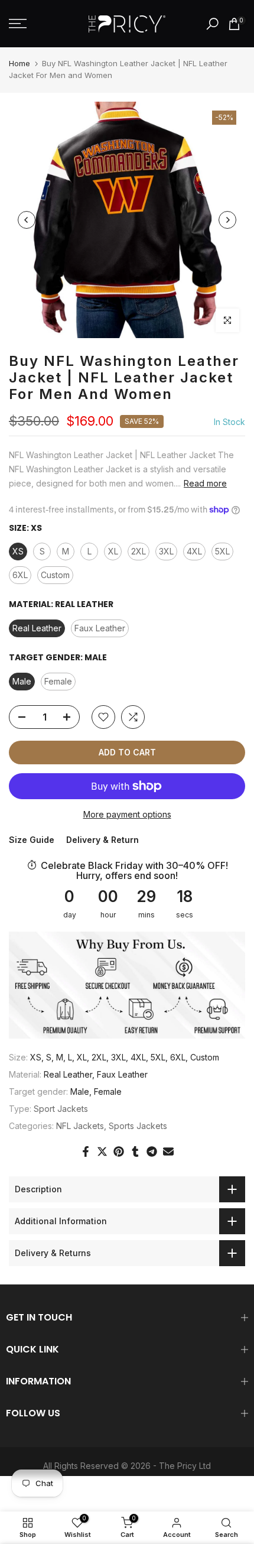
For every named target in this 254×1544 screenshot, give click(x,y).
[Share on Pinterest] (118, 1151)
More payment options (127, 814)
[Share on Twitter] (102, 1151)
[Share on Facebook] (85, 1151)
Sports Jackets (138, 1126)
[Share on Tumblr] (135, 1151)
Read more (205, 483)
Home (19, 63)
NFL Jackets (80, 1126)
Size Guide (31, 840)
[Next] (227, 220)
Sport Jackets (61, 1109)
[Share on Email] (168, 1151)
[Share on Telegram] (151, 1151)
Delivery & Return (102, 840)
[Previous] (26, 220)
